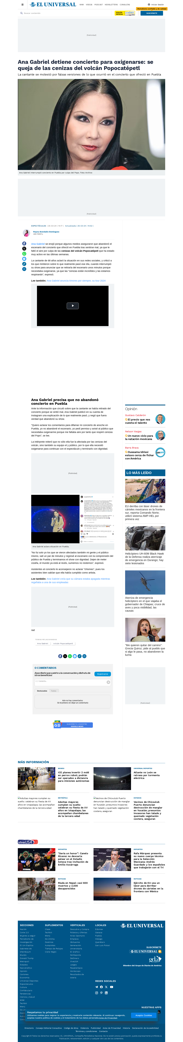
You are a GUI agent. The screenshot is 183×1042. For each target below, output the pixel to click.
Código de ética (71, 1028)
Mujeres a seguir (28, 936)
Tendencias (25, 994)
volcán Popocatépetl (63, 643)
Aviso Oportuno (77, 936)
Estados (24, 965)
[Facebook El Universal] (101, 987)
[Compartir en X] (24, 249)
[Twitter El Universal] (106, 987)
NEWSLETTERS (111, 4)
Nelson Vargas (133, 431)
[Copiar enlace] (24, 264)
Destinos (49, 942)
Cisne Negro (50, 952)
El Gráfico (75, 952)
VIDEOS (89, 4)
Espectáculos (38, 226)
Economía (24, 977)
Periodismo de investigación (27, 940)
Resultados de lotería (77, 976)
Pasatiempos (76, 968)
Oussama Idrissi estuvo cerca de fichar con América (139, 455)
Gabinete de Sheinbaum (26, 950)
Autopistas (50, 945)
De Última (50, 939)
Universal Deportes (29, 981)
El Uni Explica (26, 945)
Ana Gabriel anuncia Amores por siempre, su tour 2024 (76, 280)
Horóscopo (75, 971)
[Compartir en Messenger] (24, 259)
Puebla (98, 936)
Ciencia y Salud (27, 997)
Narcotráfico (26, 968)
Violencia (84, 1028)
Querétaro (100, 942)
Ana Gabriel (42, 643)
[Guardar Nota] (24, 269)
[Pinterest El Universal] (101, 993)
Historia (126, 1028)
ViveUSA (74, 961)
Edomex (99, 929)
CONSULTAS (125, 4)
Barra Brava (132, 447)
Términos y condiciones (86, 1031)
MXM (82, 4)
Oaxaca (98, 932)
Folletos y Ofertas (78, 932)
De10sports (75, 955)
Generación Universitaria (76, 947)
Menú (22, 1006)
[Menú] (22, 4)
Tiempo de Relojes (54, 948)
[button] (152, 13)
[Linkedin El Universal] (106, 993)
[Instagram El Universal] (96, 993)
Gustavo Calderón (135, 415)
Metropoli (24, 961)
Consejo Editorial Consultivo (49, 1028)
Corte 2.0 (24, 932)
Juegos (73, 965)
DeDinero (74, 958)
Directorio (29, 1028)
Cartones (24, 974)
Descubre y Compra (79, 929)
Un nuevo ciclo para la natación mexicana (139, 437)
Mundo (23, 955)
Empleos (74, 939)
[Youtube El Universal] (111, 987)
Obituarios (75, 942)
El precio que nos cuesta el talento (137, 421)
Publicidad (96, 1028)
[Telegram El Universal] (96, 987)
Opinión (131, 409)
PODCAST (98, 4)
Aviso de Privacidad (112, 1028)
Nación (23, 929)
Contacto (103, 1031)
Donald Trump (26, 958)
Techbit (23, 1003)
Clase (47, 929)
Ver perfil (38, 234)
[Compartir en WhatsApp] (24, 254)
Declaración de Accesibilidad (145, 1028)
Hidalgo (98, 939)
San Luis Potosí (102, 945)
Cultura (23, 987)
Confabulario (26, 990)
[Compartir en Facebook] (24, 244)
